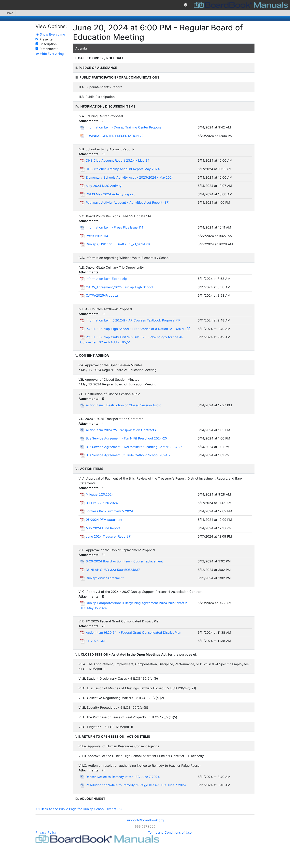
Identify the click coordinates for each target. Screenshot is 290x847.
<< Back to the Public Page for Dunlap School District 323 (79, 809)
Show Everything (52, 34)
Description (48, 44)
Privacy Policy (46, 832)
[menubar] (145, 5)
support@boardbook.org (145, 820)
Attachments (48, 49)
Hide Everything (51, 54)
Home (9, 13)
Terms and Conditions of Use (170, 832)
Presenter (46, 39)
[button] (185, 5)
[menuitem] (185, 5)
